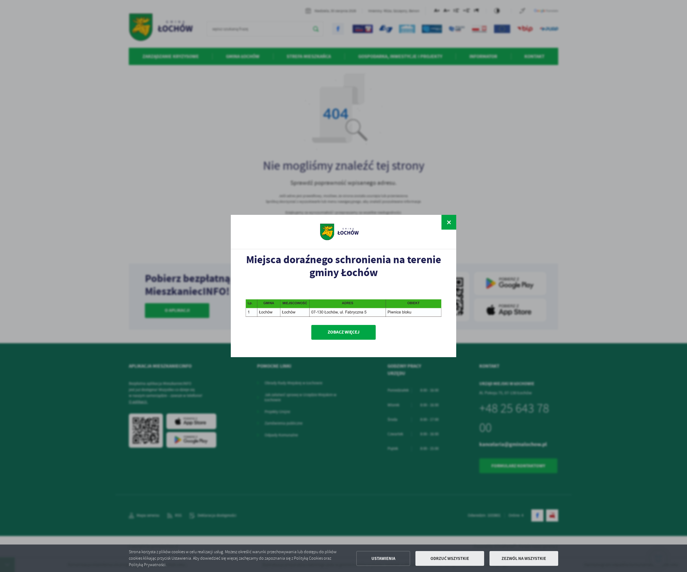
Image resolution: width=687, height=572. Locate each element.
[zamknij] (448, 222)
